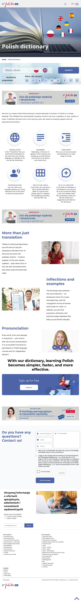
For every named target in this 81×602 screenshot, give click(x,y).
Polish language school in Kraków (12, 543)
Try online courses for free (10, 554)
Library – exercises (46, 547)
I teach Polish (11, 518)
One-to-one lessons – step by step (12, 542)
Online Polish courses (9, 538)
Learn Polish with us (9, 536)
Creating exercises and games (49, 540)
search (69, 70)
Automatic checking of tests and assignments (53, 542)
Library (44, 545)
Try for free (45, 567)
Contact (5, 572)
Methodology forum (46, 559)
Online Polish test (8, 549)
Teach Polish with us (47, 536)
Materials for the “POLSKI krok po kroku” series (53, 552)
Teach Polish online (47, 556)
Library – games (46, 549)
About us (6, 570)
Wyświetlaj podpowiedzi (9, 78)
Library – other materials (48, 550)
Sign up (29, 525)
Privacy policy (7, 573)
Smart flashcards (8, 547)
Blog (43, 561)
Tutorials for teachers (47, 565)
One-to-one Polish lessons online (11, 540)
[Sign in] (65, 3)
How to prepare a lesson (48, 538)
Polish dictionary (8, 545)
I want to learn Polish (14, 516)
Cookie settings (7, 575)
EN (72, 4)
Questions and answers (9, 550)
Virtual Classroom (46, 543)
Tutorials (6, 552)
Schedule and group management (50, 554)
